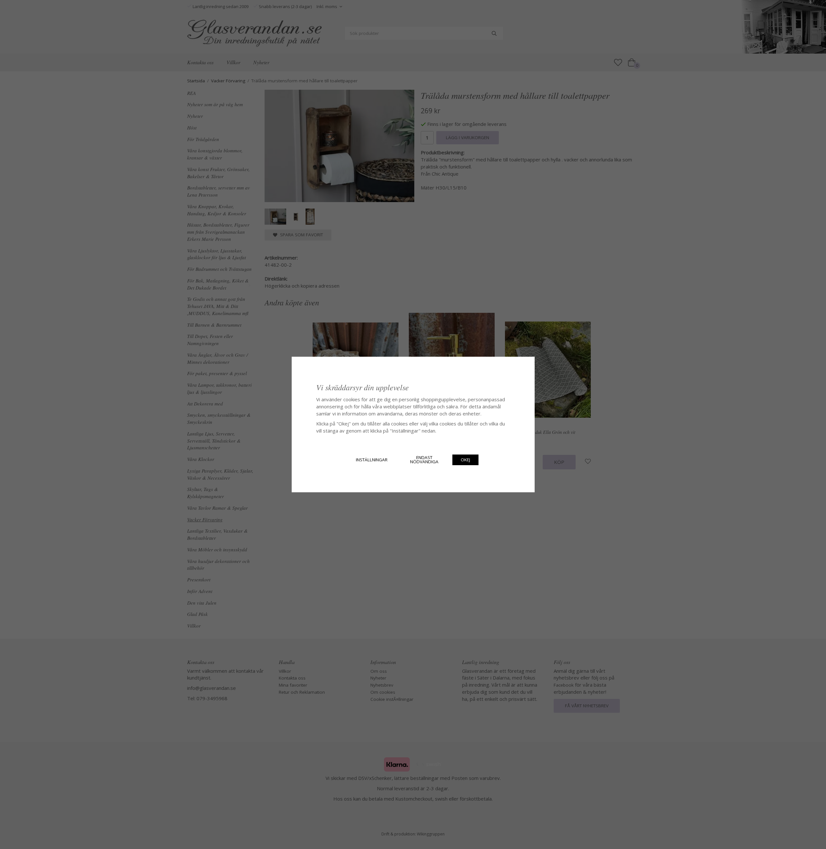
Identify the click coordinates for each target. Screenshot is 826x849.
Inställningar (372, 460)
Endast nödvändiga (424, 460)
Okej (465, 460)
